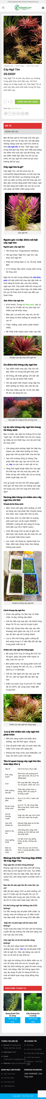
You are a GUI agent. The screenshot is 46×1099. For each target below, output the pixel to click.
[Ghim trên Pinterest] (23, 114)
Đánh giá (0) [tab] (11, 131)
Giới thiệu (30, 1045)
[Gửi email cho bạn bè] (18, 114)
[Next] (41, 1012)
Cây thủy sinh (32, 66)
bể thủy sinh (28, 304)
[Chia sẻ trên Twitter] (14, 114)
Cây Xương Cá (32, 1013)
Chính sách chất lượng (35, 1053)
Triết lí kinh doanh (33, 1057)
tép (10, 464)
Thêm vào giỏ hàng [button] (12, 1020)
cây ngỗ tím (12, 146)
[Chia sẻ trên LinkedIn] (27, 114)
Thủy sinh (19, 66)
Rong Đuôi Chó (12, 1013)
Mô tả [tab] (8, 126)
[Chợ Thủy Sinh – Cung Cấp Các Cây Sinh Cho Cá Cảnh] (23, 7)
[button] (3, 7)
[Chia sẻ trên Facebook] (10, 114)
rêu (21, 949)
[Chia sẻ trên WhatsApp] (6, 114)
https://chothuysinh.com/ (20, 1063)
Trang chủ (8, 66)
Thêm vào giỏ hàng (27, 102)
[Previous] (3, 1012)
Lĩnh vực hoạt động (34, 1049)
